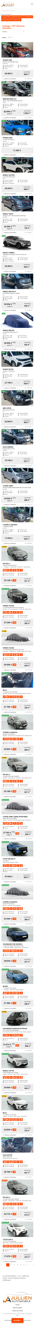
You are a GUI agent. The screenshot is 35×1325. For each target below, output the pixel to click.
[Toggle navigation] (32, 4)
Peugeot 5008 (6, 16)
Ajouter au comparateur (10, 78)
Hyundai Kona (28, 16)
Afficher (4, 37)
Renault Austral (6, 19)
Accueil (17, 1304)
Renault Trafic (16, 19)
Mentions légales (17, 1307)
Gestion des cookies (17, 1310)
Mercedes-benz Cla (17, 16)
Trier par (4, 31)
